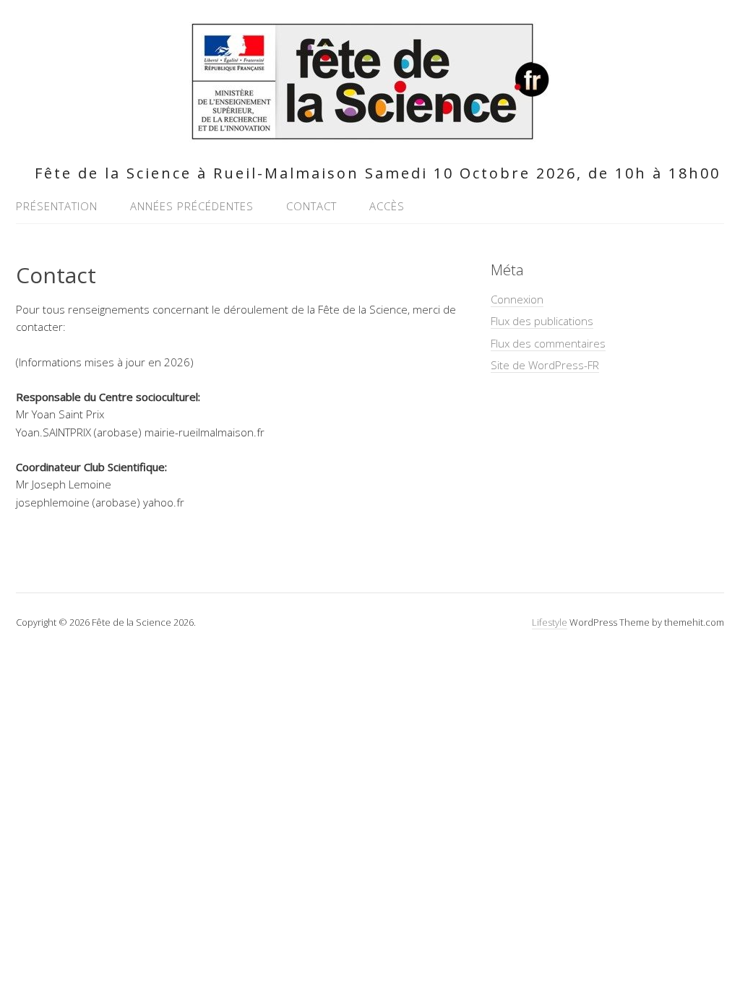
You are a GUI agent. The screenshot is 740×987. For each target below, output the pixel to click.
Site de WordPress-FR (545, 365)
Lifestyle (549, 622)
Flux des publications (542, 321)
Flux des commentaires (548, 343)
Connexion (517, 299)
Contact (311, 206)
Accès (387, 206)
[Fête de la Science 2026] (370, 134)
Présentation (57, 206)
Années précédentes (192, 206)
